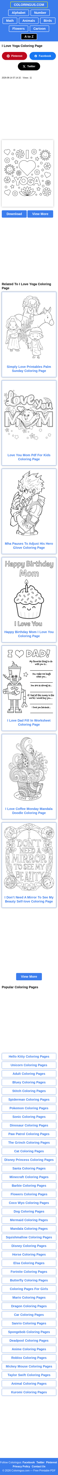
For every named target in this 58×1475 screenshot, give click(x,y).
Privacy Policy (21, 1466)
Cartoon (39, 28)
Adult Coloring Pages (29, 1073)
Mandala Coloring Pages (29, 1228)
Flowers (18, 28)
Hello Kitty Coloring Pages (29, 1056)
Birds (48, 20)
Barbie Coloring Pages (29, 1185)
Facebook (45, 56)
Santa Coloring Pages (29, 1168)
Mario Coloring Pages (29, 1297)
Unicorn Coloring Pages (29, 1065)
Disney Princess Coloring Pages (29, 1160)
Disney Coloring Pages (28, 1246)
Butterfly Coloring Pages (29, 1280)
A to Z (29, 36)
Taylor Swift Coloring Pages (29, 1375)
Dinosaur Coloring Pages (29, 1125)
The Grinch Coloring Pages (29, 1142)
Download (14, 214)
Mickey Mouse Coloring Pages (29, 1366)
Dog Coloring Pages (29, 1211)
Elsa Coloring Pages (28, 1263)
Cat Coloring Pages (29, 1151)
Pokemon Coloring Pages (29, 1108)
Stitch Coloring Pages (29, 1091)
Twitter (31, 66)
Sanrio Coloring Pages (29, 1323)
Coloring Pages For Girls (29, 1289)
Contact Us (38, 1466)
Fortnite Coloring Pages (29, 1271)
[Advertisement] (29, 109)
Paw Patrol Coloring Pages (28, 1134)
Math (10, 20)
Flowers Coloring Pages (29, 1194)
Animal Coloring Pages (29, 1383)
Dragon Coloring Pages (29, 1306)
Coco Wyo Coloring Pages (29, 1203)
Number (40, 12)
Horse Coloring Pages (29, 1254)
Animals (28, 20)
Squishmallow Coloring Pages (29, 1237)
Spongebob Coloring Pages (29, 1332)
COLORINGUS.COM (29, 4)
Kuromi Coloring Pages (29, 1392)
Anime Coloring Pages (29, 1349)
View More (40, 214)
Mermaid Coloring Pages (29, 1220)
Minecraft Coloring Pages (29, 1177)
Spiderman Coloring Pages (28, 1099)
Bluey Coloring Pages (29, 1082)
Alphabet (18, 12)
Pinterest (16, 56)
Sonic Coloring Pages (29, 1117)
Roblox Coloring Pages (29, 1358)
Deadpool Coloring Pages (29, 1340)
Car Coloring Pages (29, 1314)
